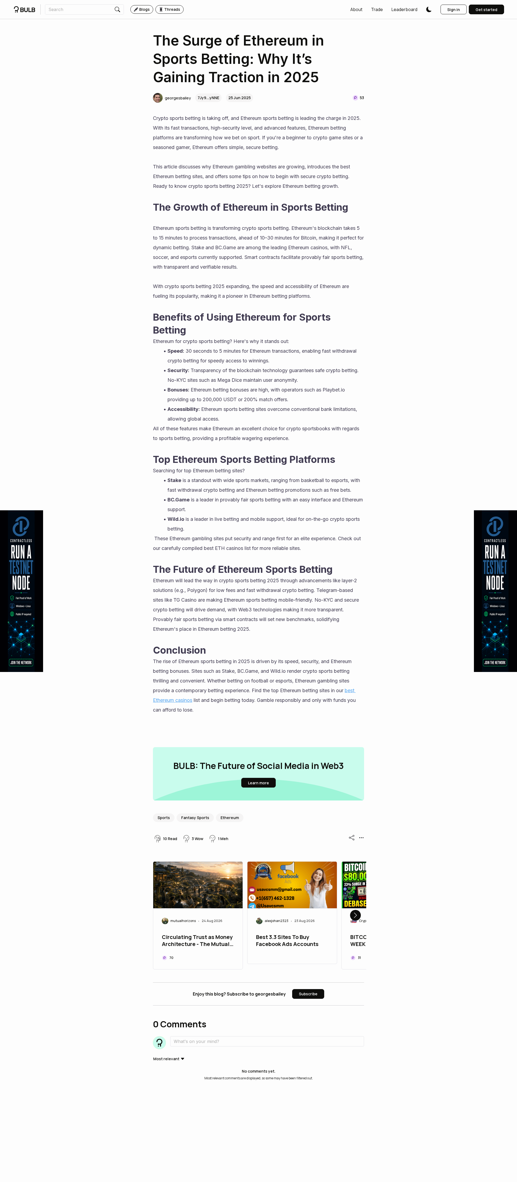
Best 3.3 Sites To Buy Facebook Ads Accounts (287, 941)
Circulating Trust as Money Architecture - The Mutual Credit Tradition (197, 941)
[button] (356, 9)
